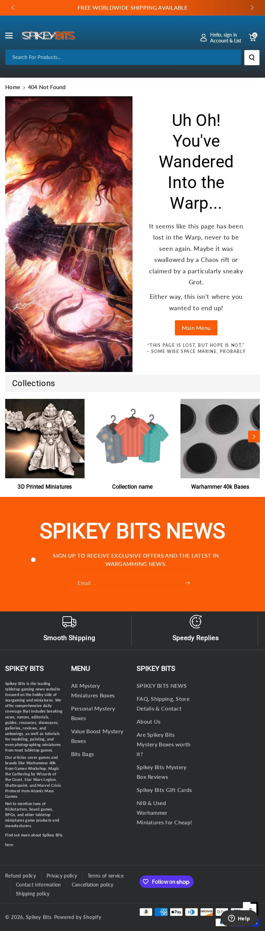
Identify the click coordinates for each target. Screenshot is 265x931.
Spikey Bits (24, 668)
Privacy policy (62, 876)
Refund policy (20, 876)
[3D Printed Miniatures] (45, 438)
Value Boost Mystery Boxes (97, 736)
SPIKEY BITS (156, 668)
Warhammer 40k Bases (220, 486)
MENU (80, 668)
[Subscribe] (187, 582)
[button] (12, 35)
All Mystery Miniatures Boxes (93, 690)
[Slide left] (11, 436)
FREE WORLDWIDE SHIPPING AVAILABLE (132, 7)
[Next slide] (252, 7)
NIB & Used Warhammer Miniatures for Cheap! (164, 812)
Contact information (38, 885)
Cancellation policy (93, 885)
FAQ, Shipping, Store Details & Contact (163, 703)
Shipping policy (33, 893)
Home (12, 87)
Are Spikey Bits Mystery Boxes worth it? (164, 744)
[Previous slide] (12, 7)
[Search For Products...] (251, 57)
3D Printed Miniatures (45, 486)
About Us (148, 721)
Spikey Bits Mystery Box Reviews (162, 772)
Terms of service (106, 876)
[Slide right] (254, 436)
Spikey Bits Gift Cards (164, 789)
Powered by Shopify (77, 917)
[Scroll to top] (250, 909)
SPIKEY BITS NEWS (162, 685)
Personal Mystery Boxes (93, 713)
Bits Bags (82, 754)
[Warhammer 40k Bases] (220, 438)
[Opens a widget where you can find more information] (239, 919)
